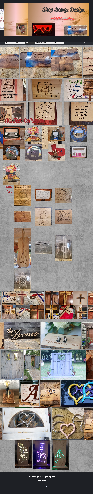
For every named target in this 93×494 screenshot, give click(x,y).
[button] (81, 42)
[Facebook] (46, 486)
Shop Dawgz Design (63, 9)
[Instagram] (46, 484)
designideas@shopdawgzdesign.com (41, 476)
